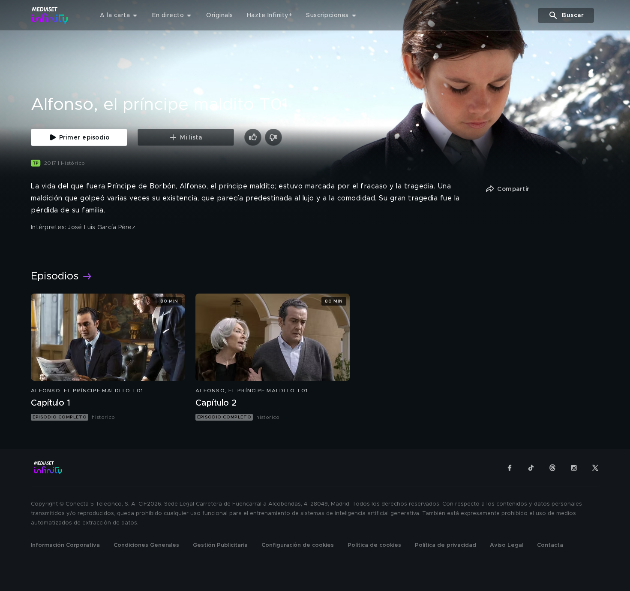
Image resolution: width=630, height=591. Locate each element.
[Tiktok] (531, 468)
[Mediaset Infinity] (50, 15)
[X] (595, 468)
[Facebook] (509, 468)
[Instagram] (574, 468)
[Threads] (552, 468)
